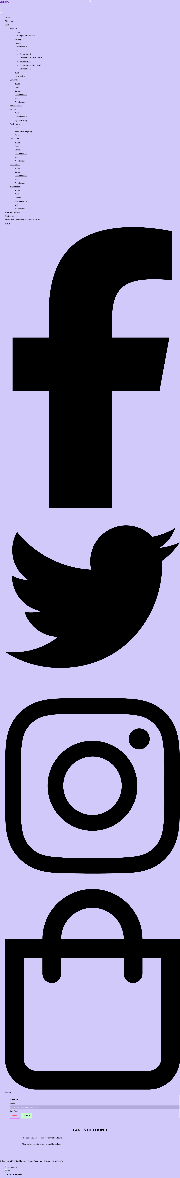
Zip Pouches (15, 186)
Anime (17, 32)
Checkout (26, 1116)
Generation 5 (25, 68)
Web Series (20, 76)
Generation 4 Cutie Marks (31, 65)
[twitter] (92, 683)
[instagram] (92, 885)
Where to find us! (12, 212)
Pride (17, 72)
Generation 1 (25, 54)
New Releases (16, 105)
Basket (14, 1116)
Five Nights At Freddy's (25, 35)
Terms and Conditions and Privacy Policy (22, 219)
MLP (16, 50)
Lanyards (14, 80)
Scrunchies (14, 138)
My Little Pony (21, 120)
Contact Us (9, 216)
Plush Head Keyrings (24, 131)
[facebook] (92, 507)
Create (60, 1161)
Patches (13, 109)
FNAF (17, 87)
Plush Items (15, 124)
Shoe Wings (15, 164)
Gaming (18, 39)
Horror (18, 43)
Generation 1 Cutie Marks (31, 57)
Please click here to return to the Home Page (41, 1144)
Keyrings (14, 28)
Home (7, 17)
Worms (18, 135)
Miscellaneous (21, 46)
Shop (7, 24)
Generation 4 (25, 61)
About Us (9, 21)
